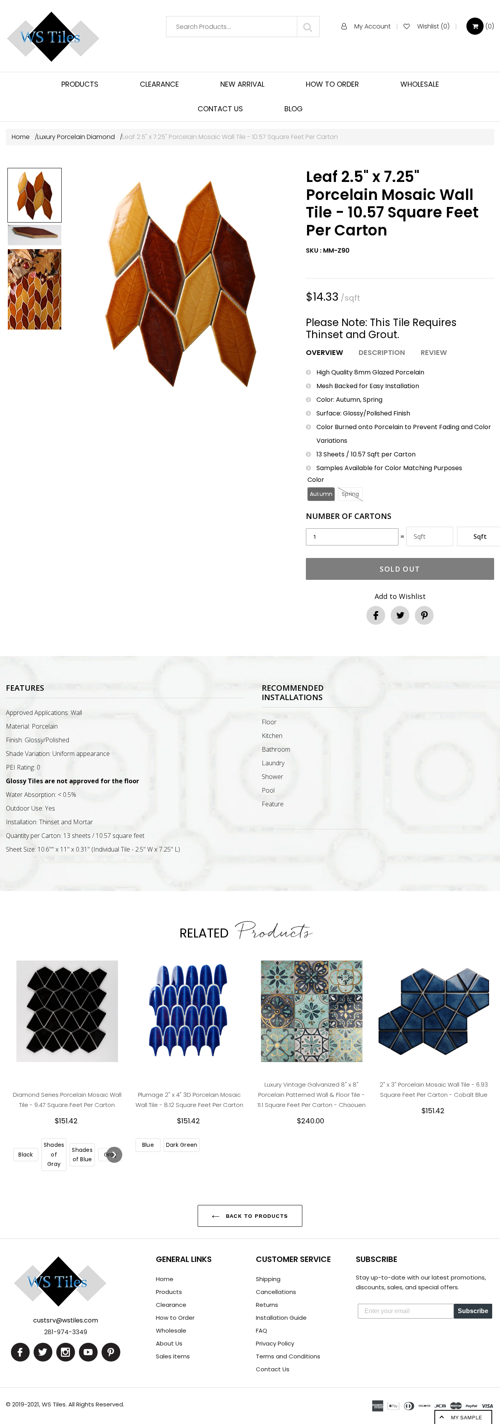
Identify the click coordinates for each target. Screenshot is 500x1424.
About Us (169, 1343)
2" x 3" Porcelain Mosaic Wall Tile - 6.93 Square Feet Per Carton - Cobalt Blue (434, 1089)
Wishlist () (433, 26)
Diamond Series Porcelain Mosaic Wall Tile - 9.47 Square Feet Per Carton (67, 1100)
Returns (267, 1305)
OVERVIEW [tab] (324, 352)
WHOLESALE (419, 84)
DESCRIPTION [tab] (382, 352)
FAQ (261, 1330)
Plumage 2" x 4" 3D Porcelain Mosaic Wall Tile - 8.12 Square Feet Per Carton (189, 1100)
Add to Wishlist (400, 596)
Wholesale (171, 1330)
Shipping (268, 1279)
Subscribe (473, 1311)
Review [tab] (434, 352)
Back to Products (255, 1216)
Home (21, 136)
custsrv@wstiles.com (65, 1320)
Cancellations (276, 1292)
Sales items (173, 1356)
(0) (489, 26)
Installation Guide (281, 1318)
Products (169, 1292)
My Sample (466, 1417)
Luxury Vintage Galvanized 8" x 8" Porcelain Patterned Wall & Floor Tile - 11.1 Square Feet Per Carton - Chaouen (311, 1094)
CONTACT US (220, 109)
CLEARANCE (159, 84)
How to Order (175, 1318)
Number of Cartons (348, 516)
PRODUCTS (79, 84)
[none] (34, 195)
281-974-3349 (65, 1332)
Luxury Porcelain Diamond (76, 136)
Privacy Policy (275, 1343)
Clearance (171, 1305)
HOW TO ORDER (332, 84)
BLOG (293, 109)
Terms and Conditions (288, 1356)
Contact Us (272, 1369)
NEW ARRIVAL (242, 84)
